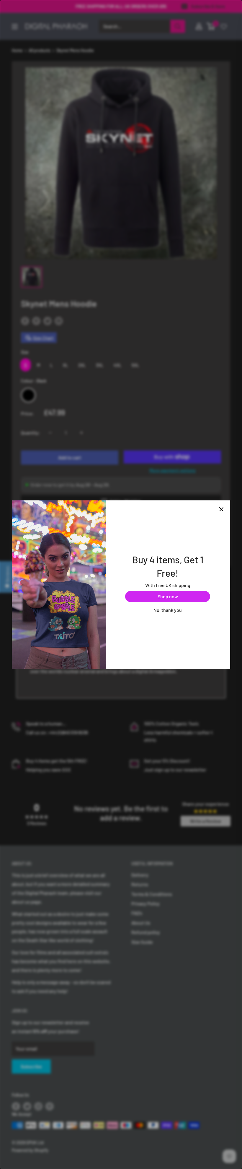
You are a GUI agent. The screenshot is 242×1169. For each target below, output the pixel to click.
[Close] (221, 509)
